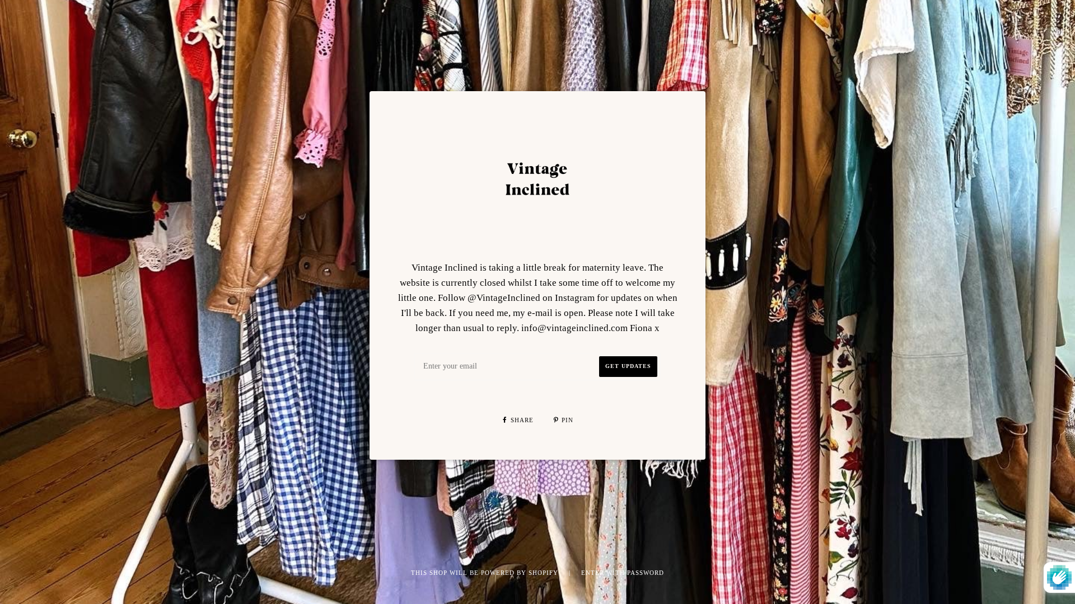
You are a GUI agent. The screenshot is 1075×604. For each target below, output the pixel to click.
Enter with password (622, 572)
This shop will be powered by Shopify (485, 572)
